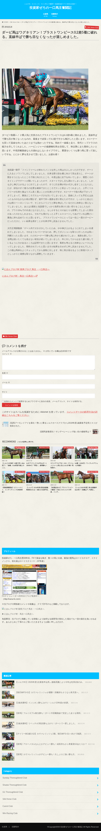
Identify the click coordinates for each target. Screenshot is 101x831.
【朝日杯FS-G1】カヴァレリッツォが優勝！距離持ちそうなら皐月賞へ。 (51, 692)
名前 (5, 373)
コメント (7, 354)
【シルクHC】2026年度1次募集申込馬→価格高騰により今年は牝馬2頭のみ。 (53, 682)
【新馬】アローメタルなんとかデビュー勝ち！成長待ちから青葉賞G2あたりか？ (55, 744)
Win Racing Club (10, 813)
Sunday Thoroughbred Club (15, 778)
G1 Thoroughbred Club (13, 792)
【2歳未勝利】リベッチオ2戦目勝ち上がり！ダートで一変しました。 (49, 723)
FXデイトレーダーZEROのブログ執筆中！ (21, 596)
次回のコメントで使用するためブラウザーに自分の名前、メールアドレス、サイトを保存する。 (44, 401)
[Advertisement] (47, 58)
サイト (5, 392)
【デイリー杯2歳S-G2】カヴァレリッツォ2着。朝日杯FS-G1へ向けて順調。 (53, 734)
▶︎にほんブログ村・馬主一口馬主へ (18, 614)
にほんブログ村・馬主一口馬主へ (18, 276)
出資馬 (45, 15)
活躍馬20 (54, 15)
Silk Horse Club (11, 336)
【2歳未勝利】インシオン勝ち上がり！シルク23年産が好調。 (46, 703)
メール (6, 382)
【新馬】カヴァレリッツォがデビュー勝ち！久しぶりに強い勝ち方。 (49, 754)
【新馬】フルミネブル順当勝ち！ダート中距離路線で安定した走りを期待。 (52, 713)
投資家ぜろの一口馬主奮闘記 (51, 7)
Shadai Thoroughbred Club (14, 785)
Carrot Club (8, 806)
